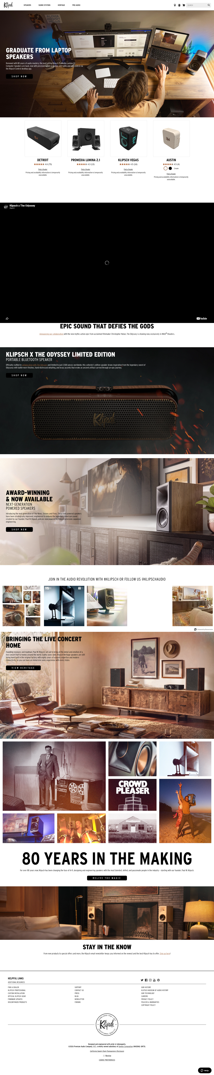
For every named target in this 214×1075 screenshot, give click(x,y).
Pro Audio (76, 5)
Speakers (27, 5)
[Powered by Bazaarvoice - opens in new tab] (203, 629)
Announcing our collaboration (52, 334)
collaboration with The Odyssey (34, 365)
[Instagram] (150, 980)
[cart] (184, 5)
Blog (77, 996)
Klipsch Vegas (128, 160)
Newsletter (79, 999)
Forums (78, 1002)
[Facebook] (146, 980)
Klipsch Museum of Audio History (154, 990)
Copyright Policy (148, 1005)
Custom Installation (16, 993)
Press (77, 993)
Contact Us (79, 990)
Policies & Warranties (150, 1002)
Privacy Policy (147, 999)
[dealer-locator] (175, 5)
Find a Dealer (42, 169)
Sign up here (165, 953)
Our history (146, 987)
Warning (108, 1055)
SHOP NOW (19, 76)
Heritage (61, 5)
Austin (171, 160)
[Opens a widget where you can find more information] (205, 1071)
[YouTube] (154, 980)
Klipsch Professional (17, 990)
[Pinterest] (158, 980)
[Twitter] (142, 980)
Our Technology (147, 993)
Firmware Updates (15, 999)
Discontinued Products (17, 1002)
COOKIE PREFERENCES (107, 1060)
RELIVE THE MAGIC (107, 878)
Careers (144, 996)
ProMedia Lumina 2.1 (85, 160)
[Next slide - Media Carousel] (209, 606)
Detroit (42, 160)
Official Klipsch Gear (17, 996)
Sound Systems (44, 5)
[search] (209, 5)
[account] (179, 5)
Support (78, 987)
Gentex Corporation (126, 1046)
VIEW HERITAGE (23, 667)
